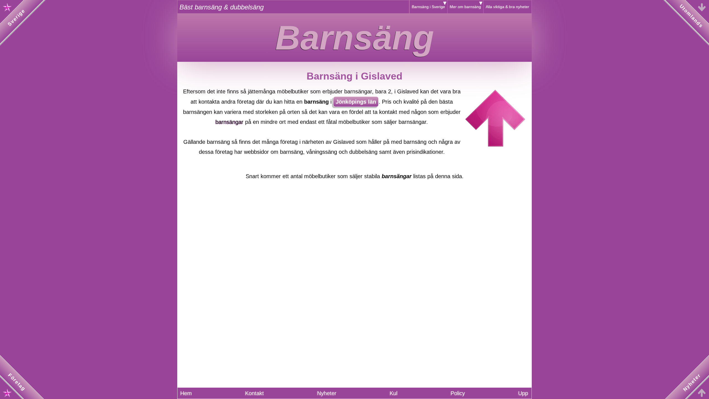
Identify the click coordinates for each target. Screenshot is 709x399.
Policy (458, 393)
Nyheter (326, 393)
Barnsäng (354, 38)
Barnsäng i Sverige (428, 6)
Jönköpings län (356, 102)
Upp (523, 393)
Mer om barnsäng (465, 6)
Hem (186, 393)
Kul (393, 393)
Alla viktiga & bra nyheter (507, 6)
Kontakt (254, 393)
